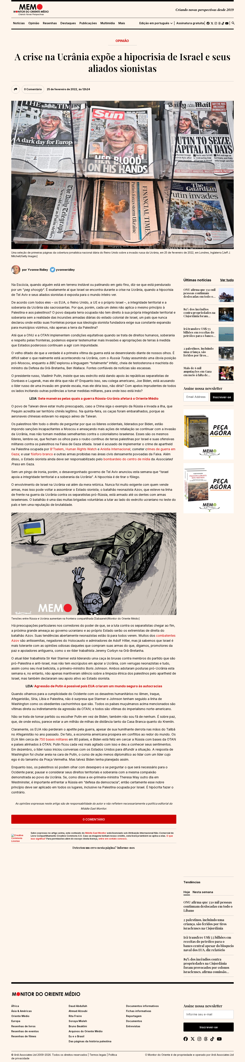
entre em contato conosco (112, 838)
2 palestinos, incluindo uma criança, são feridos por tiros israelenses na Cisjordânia (198, 352)
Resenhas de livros (23, 1026)
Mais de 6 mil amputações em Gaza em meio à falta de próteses (197, 371)
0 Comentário (33, 89)
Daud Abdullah (78, 1005)
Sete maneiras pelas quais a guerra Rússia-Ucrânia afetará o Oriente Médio (98, 398)
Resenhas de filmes (23, 1036)
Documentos (134, 1021)
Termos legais (97, 1054)
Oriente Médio (20, 1016)
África (15, 1005)
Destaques (68, 23)
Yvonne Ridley (38, 269)
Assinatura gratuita (190, 23)
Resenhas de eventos (25, 1031)
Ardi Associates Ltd (222, 1054)
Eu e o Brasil (76, 1036)
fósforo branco (42, 454)
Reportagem (134, 1016)
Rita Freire (75, 1016)
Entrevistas (133, 1026)
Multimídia (107, 23)
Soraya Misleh (78, 1021)
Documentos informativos (142, 1005)
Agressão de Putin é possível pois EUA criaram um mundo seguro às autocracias (98, 686)
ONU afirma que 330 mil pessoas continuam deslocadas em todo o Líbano (199, 293)
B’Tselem (57, 449)
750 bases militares (53, 739)
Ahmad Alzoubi (78, 1011)
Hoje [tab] (186, 892)
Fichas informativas (138, 1011)
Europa (15, 1021)
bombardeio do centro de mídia (126, 459)
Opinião (33, 23)
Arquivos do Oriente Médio (86, 1031)
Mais (121, 23)
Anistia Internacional (115, 449)
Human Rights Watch (81, 449)
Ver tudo (227, 280)
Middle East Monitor (95, 833)
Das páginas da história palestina (90, 1041)
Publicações (88, 23)
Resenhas (50, 23)
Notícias (19, 23)
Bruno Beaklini (78, 1026)
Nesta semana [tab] (203, 892)
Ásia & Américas (21, 1011)
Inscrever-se (222, 397)
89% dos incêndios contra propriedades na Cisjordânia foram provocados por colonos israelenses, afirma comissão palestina (199, 313)
